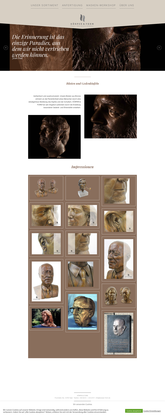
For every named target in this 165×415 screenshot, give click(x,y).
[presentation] (6, 48)
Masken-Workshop (101, 5)
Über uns (126, 5)
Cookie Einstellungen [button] (152, 411)
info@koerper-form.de (103, 398)
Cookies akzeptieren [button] (134, 411)
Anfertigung (72, 5)
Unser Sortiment (44, 5)
